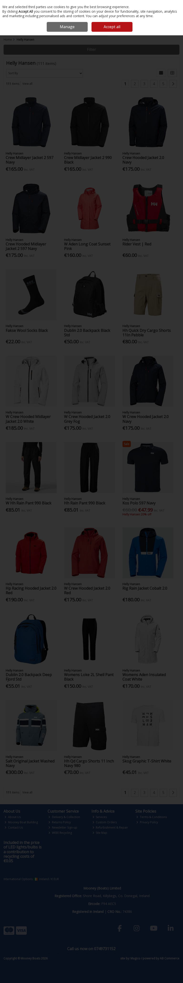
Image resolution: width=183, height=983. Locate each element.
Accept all (112, 26)
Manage (67, 26)
